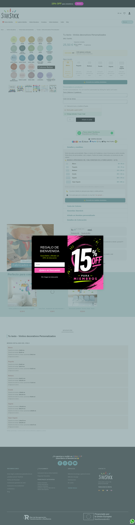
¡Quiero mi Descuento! (49, 270)
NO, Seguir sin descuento (49, 277)
